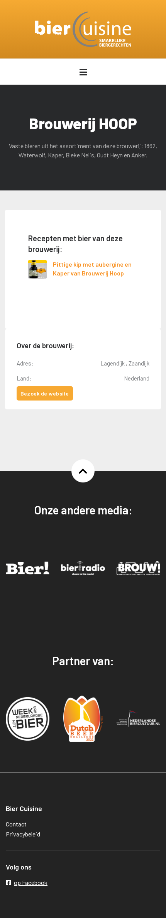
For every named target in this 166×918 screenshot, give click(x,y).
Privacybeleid (23, 834)
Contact (16, 824)
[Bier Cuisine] (83, 29)
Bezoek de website (44, 393)
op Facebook (30, 882)
